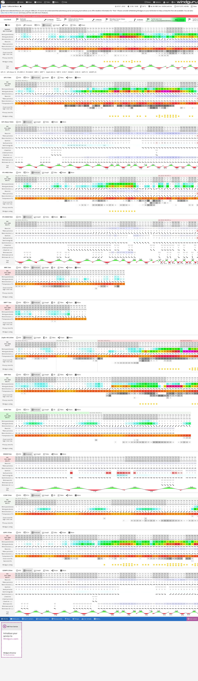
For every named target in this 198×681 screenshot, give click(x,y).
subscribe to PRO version (9, 13)
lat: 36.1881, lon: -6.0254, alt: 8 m (161, 6)
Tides (195, 6)
